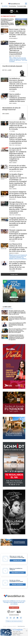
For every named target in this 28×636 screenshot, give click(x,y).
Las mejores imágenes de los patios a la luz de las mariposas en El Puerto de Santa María (18, 194)
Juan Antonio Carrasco (15, 171)
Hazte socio (14, 607)
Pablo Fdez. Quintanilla (15, 55)
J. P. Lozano (12, 91)
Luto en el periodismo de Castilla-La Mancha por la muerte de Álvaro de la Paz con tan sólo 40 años (17, 265)
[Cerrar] (26, 630)
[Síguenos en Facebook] (21, 618)
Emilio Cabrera (13, 103)
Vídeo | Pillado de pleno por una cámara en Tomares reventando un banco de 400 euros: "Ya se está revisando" (18, 59)
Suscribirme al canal (18, 572)
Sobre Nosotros (21, 626)
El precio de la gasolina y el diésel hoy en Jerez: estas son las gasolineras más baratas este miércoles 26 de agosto (17, 330)
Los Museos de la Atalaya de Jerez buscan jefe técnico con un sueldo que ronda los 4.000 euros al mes (18, 247)
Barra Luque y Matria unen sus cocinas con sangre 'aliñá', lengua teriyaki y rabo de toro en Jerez (17, 32)
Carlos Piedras (5, 26)
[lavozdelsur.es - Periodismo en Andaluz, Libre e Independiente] (14, 3)
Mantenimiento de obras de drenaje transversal (11, 108)
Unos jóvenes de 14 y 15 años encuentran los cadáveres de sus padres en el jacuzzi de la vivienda (18, 125)
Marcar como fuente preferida (15, 621)
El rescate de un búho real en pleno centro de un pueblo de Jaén (18, 167)
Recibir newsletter (17, 584)
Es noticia (4, 6)
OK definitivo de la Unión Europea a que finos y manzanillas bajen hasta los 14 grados (7, 21)
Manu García (12, 199)
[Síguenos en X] (7, 618)
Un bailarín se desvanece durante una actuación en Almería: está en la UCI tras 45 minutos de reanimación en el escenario (18, 84)
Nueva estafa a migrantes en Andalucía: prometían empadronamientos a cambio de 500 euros (17, 97)
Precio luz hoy (12, 6)
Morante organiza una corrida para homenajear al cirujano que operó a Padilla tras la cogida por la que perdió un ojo (18, 234)
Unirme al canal (17, 560)
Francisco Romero (14, 253)
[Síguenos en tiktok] (14, 618)
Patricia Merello (13, 38)
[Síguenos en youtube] (17, 618)
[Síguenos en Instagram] (10, 618)
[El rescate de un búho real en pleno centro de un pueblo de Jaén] (4, 167)
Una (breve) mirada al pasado (12, 66)
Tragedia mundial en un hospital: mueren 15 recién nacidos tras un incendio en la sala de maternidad (18, 221)
